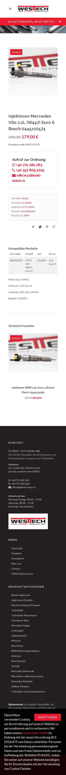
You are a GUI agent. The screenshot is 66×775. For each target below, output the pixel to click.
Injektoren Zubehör (22, 600)
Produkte (16, 553)
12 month (26, 202)
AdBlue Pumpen (20, 686)
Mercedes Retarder (22, 681)
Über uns (16, 563)
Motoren (16, 640)
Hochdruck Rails (20, 620)
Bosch (25, 198)
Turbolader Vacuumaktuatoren (28, 691)
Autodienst (17, 558)
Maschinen (17, 645)
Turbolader (17, 610)
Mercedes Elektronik (22, 671)
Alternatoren (18, 660)
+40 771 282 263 (28, 165)
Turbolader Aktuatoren (24, 615)
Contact (15, 568)
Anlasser (16, 655)
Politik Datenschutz (22, 573)
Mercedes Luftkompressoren (27, 676)
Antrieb (15, 666)
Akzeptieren (47, 717)
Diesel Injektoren (20, 595)
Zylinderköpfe (19, 635)
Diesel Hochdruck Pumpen (25, 605)
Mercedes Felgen (20, 625)
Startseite (17, 548)
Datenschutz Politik (35, 733)
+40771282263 (21, 21)
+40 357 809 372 (43, 21)
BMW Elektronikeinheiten (25, 650)
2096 (26, 215)
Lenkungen (17, 630)
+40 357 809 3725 (29, 170)
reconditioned (28, 211)
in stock (30, 206)
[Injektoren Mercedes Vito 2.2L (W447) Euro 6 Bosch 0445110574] (33, 71)
